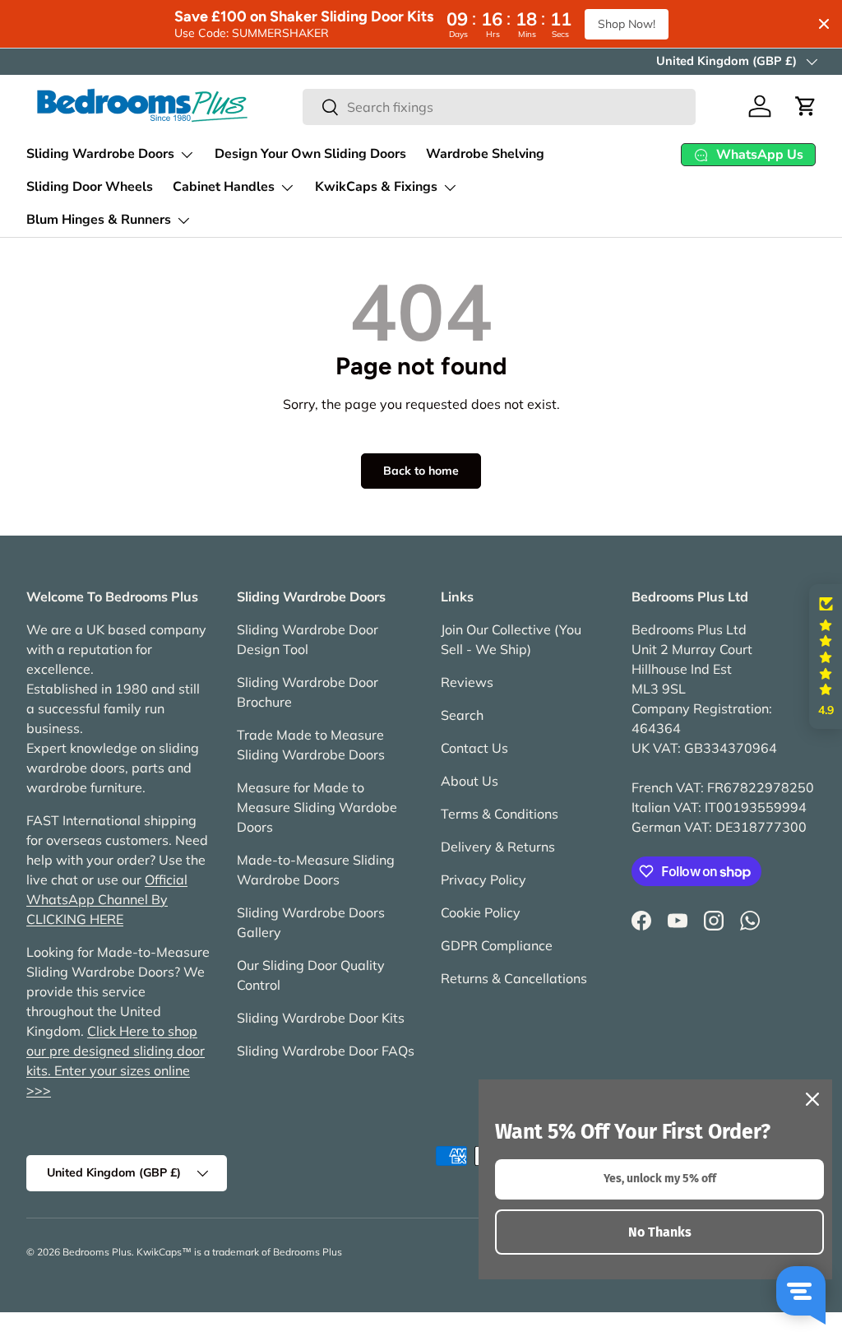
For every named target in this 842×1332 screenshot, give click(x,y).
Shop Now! (626, 23)
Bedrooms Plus (97, 1252)
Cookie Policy (480, 912)
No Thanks (660, 1232)
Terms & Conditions (499, 813)
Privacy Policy (483, 879)
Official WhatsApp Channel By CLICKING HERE (106, 899)
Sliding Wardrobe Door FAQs (325, 1050)
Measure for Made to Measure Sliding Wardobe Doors (317, 807)
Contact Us (474, 748)
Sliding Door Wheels (89, 187)
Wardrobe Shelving (485, 154)
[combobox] (499, 107)
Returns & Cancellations (514, 978)
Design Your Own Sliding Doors (310, 154)
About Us (469, 781)
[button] (806, 106)
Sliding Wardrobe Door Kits (321, 1017)
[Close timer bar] (824, 24)
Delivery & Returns (498, 846)
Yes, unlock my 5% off (660, 1179)
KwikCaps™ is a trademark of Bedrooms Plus (239, 1252)
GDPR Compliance (497, 945)
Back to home (421, 470)
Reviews (467, 682)
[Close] (812, 1099)
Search (462, 715)
